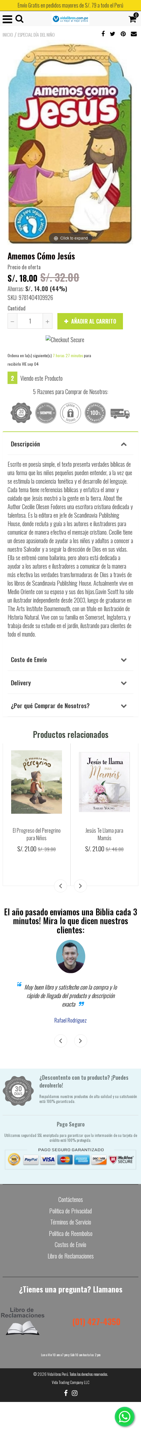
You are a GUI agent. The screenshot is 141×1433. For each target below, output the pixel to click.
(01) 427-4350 (96, 1321)
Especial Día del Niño (36, 34)
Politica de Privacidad (70, 1211)
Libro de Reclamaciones (71, 1256)
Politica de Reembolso (70, 1233)
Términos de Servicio (70, 1222)
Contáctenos (70, 1199)
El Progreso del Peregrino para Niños (37, 834)
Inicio (8, 34)
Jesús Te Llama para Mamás (104, 834)
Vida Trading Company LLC (71, 1382)
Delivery (21, 682)
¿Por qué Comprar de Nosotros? (50, 705)
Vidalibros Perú (57, 1374)
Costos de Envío (70, 1244)
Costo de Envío (29, 659)
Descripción (25, 443)
